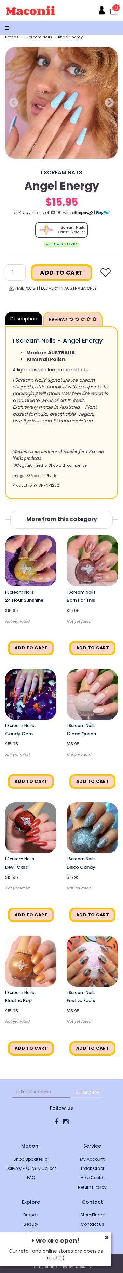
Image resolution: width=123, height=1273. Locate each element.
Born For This (81, 600)
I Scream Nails (38, 37)
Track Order (92, 1168)
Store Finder (92, 1215)
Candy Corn (19, 733)
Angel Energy (70, 37)
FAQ (31, 1177)
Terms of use (44, 1266)
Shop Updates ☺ (30, 1159)
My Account (92, 1159)
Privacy (66, 1266)
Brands (12, 37)
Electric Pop (18, 1000)
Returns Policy (92, 1187)
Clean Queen (81, 733)
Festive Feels (81, 1000)
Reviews (59, 319)
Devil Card (16, 867)
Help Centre (92, 1177)
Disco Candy (81, 867)
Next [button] (109, 103)
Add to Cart (61, 273)
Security (83, 1266)
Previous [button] (14, 103)
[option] (61, 103)
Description (23, 318)
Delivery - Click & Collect (31, 1168)
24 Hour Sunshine (24, 600)
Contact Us (92, 1224)
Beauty (31, 1224)
